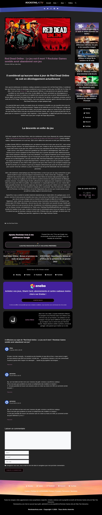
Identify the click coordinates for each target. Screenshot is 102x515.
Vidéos (70, 3)
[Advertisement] (87, 157)
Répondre (9, 364)
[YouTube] (57, 8)
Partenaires (66, 491)
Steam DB (24, 91)
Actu (54, 3)
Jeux (62, 3)
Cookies (27, 491)
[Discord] (54, 8)
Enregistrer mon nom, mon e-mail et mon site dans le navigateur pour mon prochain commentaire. (36, 465)
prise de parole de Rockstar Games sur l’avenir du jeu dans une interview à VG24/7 (34, 138)
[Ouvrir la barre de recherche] (76, 3)
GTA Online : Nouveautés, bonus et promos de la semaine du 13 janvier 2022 (55, 259)
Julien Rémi (29, 320)
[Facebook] (51, 8)
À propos (58, 491)
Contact (51, 491)
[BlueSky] (44, 8)
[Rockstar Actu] (34, 3)
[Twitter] (47, 8)
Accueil (48, 3)
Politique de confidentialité (39, 491)
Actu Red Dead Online (12, 223)
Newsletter (74, 491)
